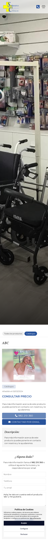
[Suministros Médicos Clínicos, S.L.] (11, 6)
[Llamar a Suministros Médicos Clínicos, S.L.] (38, 6)
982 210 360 (25, 415)
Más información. (35, 518)
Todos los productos (13, 334)
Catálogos (9, 386)
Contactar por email (25, 422)
